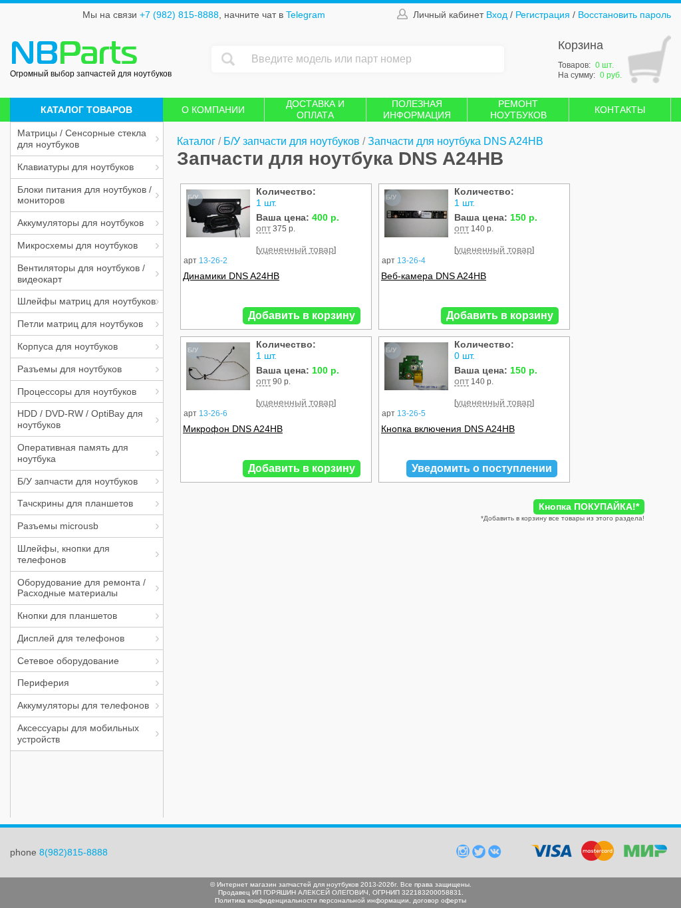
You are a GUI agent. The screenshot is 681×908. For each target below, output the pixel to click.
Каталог (196, 141)
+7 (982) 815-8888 (179, 14)
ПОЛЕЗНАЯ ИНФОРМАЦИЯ (417, 109)
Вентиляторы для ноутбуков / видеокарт (81, 273)
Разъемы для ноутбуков (69, 369)
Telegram (305, 14)
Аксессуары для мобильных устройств (78, 733)
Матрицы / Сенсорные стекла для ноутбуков (81, 139)
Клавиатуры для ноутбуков (75, 167)
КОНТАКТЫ (620, 109)
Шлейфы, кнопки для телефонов (63, 554)
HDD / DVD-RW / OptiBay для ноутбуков (80, 419)
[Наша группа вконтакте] (494, 855)
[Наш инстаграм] (464, 855)
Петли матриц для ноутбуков (80, 323)
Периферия (43, 682)
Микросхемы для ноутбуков (77, 245)
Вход (496, 14)
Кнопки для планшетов (67, 615)
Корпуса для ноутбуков (67, 346)
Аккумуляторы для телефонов (83, 705)
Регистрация (542, 14)
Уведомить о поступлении (482, 468)
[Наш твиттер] (480, 855)
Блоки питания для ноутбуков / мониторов (84, 195)
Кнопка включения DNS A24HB (448, 428)
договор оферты (439, 900)
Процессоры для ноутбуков (76, 391)
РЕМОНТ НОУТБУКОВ (518, 109)
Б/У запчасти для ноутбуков (77, 481)
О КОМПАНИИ (213, 109)
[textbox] (374, 59)
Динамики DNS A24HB (231, 276)
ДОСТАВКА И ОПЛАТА (315, 109)
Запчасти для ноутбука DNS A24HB (455, 141)
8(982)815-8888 (73, 852)
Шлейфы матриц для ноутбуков (86, 301)
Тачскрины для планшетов (75, 503)
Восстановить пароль (624, 14)
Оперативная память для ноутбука (72, 453)
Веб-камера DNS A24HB (433, 276)
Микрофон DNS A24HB (233, 428)
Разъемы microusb (57, 525)
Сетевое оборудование (68, 660)
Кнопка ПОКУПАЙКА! (589, 506)
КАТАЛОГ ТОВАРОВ (86, 109)
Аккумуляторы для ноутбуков (80, 222)
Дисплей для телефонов (70, 638)
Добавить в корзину (301, 315)
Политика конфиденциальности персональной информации (312, 900)
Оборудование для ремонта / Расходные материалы (81, 588)
